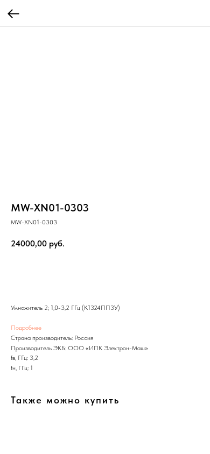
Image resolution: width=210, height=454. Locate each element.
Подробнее (26, 327)
